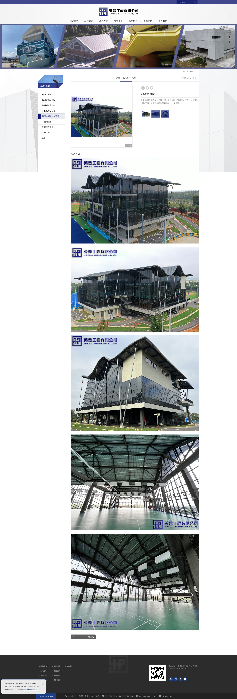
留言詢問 (148, 21)
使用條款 (56, 680)
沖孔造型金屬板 (48, 111)
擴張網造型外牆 (48, 105)
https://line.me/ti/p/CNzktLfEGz (185, 679)
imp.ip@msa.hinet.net (148, 696)
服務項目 (118, 21)
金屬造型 (46, 132)
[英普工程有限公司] (118, 11)
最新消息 (133, 21)
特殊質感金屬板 (48, 100)
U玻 (43, 138)
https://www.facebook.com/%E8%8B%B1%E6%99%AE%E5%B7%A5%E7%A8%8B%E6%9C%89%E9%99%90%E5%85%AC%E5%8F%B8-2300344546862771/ (180, 679)
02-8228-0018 (111, 696)
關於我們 (74, 21)
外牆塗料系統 (47, 127)
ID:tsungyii (167, 696)
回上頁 (91, 637)
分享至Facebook (143, 88)
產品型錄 (103, 21)
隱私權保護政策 (31, 689)
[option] (101, 116)
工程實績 (88, 21)
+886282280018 (171, 679)
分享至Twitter (147, 88)
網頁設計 (180, 668)
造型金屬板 (47, 94)
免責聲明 (69, 666)
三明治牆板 (47, 122)
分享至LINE (151, 88)
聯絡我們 (162, 21)
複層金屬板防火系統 (50, 116)
